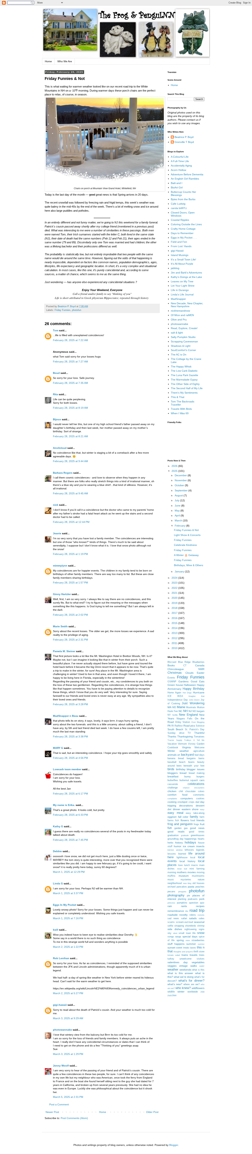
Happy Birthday (193, 688)
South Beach (175, 729)
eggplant (172, 817)
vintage (183, 965)
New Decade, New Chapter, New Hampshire (187, 305)
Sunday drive (176, 733)
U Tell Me (198, 740)
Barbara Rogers (63, 472)
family (194, 816)
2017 (175, 612)
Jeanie (57, 533)
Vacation (172, 744)
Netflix (175, 715)
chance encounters (194, 788)
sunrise (201, 944)
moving (200, 872)
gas (186, 828)
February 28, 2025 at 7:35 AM (70, 382)
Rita (55, 394)
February (180, 525)
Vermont (182, 744)
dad (197, 802)
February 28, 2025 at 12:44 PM (71, 521)
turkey (171, 958)
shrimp (200, 926)
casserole (173, 784)
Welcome (199, 747)
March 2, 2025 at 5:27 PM (68, 993)
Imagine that (196, 696)
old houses (198, 883)
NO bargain (198, 711)
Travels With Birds (181, 408)
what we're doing (184, 976)
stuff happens (176, 943)
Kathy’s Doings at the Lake (186, 277)
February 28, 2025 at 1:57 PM (70, 582)
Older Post (152, 1112)
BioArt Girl (177, 187)
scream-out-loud (184, 922)
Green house (175, 684)
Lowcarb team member (67, 769)
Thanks (172, 736)
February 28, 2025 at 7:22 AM (70, 340)
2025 (175, 470)
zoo (202, 991)
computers (186, 798)
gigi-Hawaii (177, 250)
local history (187, 861)
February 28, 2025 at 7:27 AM (70, 361)
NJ (190, 711)
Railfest (179, 726)
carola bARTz (179, 208)
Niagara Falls (184, 718)
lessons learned (177, 854)
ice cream (189, 846)
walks (193, 965)
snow (200, 933)
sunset (171, 947)
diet (169, 809)
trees (201, 955)
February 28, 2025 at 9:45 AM (70, 493)
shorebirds (190, 926)
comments (198, 795)
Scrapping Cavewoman (184, 341)
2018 (175, 607)
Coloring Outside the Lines (186, 224)
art (178, 755)
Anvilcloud (60, 447)
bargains (191, 758)
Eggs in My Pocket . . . (184, 237)
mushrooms (198, 876)
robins (192, 915)
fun (170, 828)
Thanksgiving (185, 736)
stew (188, 940)
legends (200, 850)
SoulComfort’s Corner (183, 350)
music (171, 879)
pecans (171, 891)
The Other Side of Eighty (185, 384)
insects (200, 846)
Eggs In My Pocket (64, 904)
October (180, 485)
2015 (175, 623)
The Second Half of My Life (187, 388)
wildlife (171, 991)
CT (185, 665)
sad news (173, 918)
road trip (196, 910)
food (192, 820)
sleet (175, 933)
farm (202, 817)
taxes (193, 947)
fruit (202, 824)
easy (202, 809)
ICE (170, 696)
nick (55, 504)
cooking (172, 801)
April (178, 515)
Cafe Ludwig (178, 203)
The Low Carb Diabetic (184, 370)
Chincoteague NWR (186, 669)
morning (172, 872)
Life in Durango (180, 290)
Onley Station (182, 722)
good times (196, 831)
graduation (173, 835)
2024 (175, 577)
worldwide (192, 991)
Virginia (186, 747)
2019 (175, 602)
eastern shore (190, 809)
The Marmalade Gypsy (184, 379)
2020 (175, 597)
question (193, 903)
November (181, 480)
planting (182, 899)
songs (171, 936)
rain (170, 906)
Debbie (57, 851)
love (180, 865)
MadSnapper (178, 298)
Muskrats (191, 707)
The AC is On (178, 354)
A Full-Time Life (180, 161)
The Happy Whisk (181, 366)
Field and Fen (179, 241)
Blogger (173, 1145)
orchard (171, 886)
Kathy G (58, 826)
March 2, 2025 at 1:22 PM (68, 946)
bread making (196, 773)
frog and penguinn (180, 824)
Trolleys (187, 740)
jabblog (175, 268)
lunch (187, 865)
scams (171, 922)
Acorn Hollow (178, 170)
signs (201, 929)
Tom (55, 330)
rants (184, 906)
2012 (175, 638)
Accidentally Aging (181, 165)
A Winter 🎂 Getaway (186, 555)
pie (188, 895)
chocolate (190, 791)
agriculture (198, 751)
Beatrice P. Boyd (184, 137)
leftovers (189, 850)
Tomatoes (199, 736)
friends (200, 820)
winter (180, 991)
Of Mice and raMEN (182, 315)
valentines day (178, 962)
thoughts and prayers (183, 951)
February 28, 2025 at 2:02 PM (70, 614)
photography (176, 895)
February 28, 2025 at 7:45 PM (70, 839)
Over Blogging (198, 722)
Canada (199, 665)
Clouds (189, 672)
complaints (172, 798)
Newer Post (52, 1112)
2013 (175, 633)
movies (191, 872)
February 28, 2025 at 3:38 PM (70, 736)
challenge (173, 787)
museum (184, 875)
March (179, 520)
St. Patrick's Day (195, 729)
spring (180, 940)
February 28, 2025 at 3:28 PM (70, 704)
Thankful (199, 732)
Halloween (190, 684)
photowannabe (62, 1029)
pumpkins (182, 903)
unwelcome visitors (192, 958)
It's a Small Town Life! (183, 259)
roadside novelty (178, 914)
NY (169, 715)
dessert (200, 805)
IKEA (180, 696)
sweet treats (182, 947)
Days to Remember (182, 233)
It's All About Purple (182, 263)
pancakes (182, 886)
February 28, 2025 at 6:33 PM (70, 814)
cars (201, 780)
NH (185, 711)
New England (188, 714)
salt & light (177, 332)
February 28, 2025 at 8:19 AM (70, 407)
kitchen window (175, 850)
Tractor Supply (175, 740)
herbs (170, 842)
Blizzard (172, 662)
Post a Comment (59, 1104)
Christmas (175, 672)
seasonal (199, 921)
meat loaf (182, 869)
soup (178, 936)
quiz (202, 903)
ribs (186, 911)
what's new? (175, 984)
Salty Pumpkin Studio (183, 337)
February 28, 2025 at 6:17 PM (70, 793)
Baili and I (176, 183)
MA (169, 707)
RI (172, 726)
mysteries (186, 879)
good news (197, 828)
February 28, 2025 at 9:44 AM (70, 461)
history (179, 842)
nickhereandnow (180, 310)
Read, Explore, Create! (184, 328)
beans (191, 762)
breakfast (173, 776)
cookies (200, 798)
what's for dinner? (191, 980)
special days (189, 936)
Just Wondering (193, 703)
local (192, 857)
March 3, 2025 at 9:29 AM (68, 1018)
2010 (175, 648)
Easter (200, 672)
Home (48, 61)
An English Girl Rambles (185, 178)
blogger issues (195, 769)
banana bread (176, 758)
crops (191, 802)
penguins (182, 891)
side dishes (175, 929)
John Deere (194, 700)
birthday (180, 769)
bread (183, 772)
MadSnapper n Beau (65, 715)
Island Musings (179, 255)
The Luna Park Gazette (184, 375)
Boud (56, 372)
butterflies (173, 780)
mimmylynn (60, 565)
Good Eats (197, 681)
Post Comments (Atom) (74, 1118)
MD (174, 707)
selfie (170, 926)
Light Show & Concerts (187, 535)
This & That (177, 397)
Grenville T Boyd (184, 142)
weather (173, 969)
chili (181, 791)
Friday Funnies (62, 310)
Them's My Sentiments (184, 392)
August (179, 495)
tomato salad (174, 955)
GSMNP (172, 681)
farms (171, 820)
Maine (181, 707)
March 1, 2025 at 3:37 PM (68, 893)
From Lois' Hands (181, 246)
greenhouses (197, 835)
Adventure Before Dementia (187, 174)
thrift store (199, 951)
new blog (187, 883)
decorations (186, 805)
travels (193, 954)
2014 (175, 628)
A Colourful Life (180, 156)
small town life (187, 933)
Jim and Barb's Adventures (186, 272)
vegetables (198, 962)
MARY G (58, 747)
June (178, 505)
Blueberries (198, 662)
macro (194, 865)
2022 (175, 587)
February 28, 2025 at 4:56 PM (70, 757)
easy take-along (195, 813)
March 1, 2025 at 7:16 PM (68, 918)
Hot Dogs (187, 693)
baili (55, 929)
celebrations (196, 784)
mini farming (196, 868)
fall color (183, 816)
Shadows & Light (180, 345)
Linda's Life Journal (182, 294)
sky (169, 933)
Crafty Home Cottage (183, 228)
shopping (179, 926)
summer (191, 943)
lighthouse (182, 857)
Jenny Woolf (61, 1065)
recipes (200, 906)
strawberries (197, 940)
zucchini (172, 995)
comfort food (177, 794)
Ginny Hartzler (62, 594)
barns (201, 758)
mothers (182, 872)
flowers (185, 820)
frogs (196, 824)
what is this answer (180, 973)
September (181, 490)
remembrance (176, 910)
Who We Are (64, 61)
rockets (201, 915)
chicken (172, 791)
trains (185, 954)
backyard (187, 754)
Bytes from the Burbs (183, 199)
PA (169, 725)
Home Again (174, 692)
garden (178, 828)
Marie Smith (60, 626)
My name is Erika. (64, 805)
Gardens (183, 681)
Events (171, 677)
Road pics (189, 725)
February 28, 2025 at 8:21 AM (70, 436)
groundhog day (176, 839)
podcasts (193, 899)
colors (201, 791)
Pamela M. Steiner (64, 651)
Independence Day (178, 700)
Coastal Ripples (180, 219)
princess (171, 903)
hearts (201, 839)
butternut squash (188, 780)
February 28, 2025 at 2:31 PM (70, 639)
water (201, 966)
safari (184, 918)
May (177, 510)
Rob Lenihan (61, 958)
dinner (176, 809)
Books (171, 665)
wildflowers (198, 988)
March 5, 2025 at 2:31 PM (68, 1096)
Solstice (200, 726)
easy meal (175, 813)
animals (172, 754)
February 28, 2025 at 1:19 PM (70, 554)
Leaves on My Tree (182, 281)
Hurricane (198, 692)
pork (201, 898)
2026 (175, 465)
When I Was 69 (180, 413)
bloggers (173, 772)
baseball (172, 762)
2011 (175, 643)
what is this (198, 970)
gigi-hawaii (60, 1004)
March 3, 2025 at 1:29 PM (68, 1054)
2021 (175, 592)
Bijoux (57, 419)
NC (180, 711)
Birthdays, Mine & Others (188, 565)
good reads (176, 831)
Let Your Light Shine (182, 285)
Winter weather (178, 750)
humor (177, 846)
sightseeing (190, 929)
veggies (172, 965)
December (181, 475)
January (180, 571)
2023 (175, 582)
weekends (185, 969)
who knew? (183, 988)
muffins (171, 876)
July (177, 500)
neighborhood (175, 883)
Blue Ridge (184, 662)
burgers (200, 776)
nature (201, 879)
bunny (187, 776)
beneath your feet (194, 765)
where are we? (191, 984)
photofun (76, 310)
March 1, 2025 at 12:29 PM (69, 871)
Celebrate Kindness (185, 544)
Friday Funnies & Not (186, 530)
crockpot (182, 801)
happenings (190, 839)
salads (193, 918)
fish (177, 820)
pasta (191, 886)
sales (201, 918)
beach (182, 762)
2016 (175, 618)
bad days (199, 755)
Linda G (58, 883)
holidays (190, 842)
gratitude (185, 835)
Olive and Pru (179, 319)
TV (189, 733)
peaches (199, 886)
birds (171, 769)
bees (179, 765)
